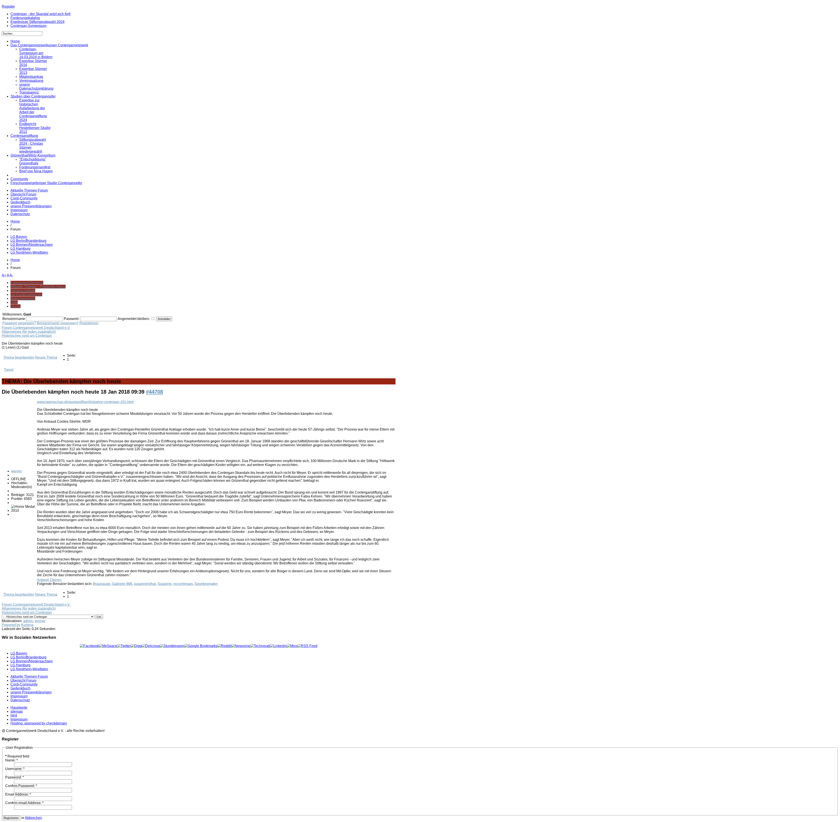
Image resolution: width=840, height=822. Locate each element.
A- (11, 275)
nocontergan (183, 584)
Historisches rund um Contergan (27, 335)
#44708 (154, 392)
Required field (17, 756)
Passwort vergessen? (19, 323)
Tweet (8, 370)
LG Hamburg (20, 248)
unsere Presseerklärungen (31, 206)
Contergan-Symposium (28, 26)
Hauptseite (18, 707)
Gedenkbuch (20, 202)
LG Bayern (18, 237)
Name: (11, 760)
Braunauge (101, 584)
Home (15, 221)
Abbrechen (33, 818)
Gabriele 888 (122, 584)
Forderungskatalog (25, 18)
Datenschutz (20, 214)
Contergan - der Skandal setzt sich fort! (40, 14)
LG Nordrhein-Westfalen (29, 252)
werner (16, 471)
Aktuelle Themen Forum (29, 190)
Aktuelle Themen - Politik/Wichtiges (38, 286)
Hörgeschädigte (22, 290)
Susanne (165, 584)
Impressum (19, 210)
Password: (14, 777)
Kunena (27, 625)
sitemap (16, 711)
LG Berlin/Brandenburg (28, 241)
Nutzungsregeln (22, 298)
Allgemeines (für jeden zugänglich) (29, 331)
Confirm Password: (21, 786)
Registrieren (88, 323)
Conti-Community (24, 198)
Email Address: (18, 794)
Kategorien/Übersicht (26, 282)
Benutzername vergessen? (58, 323)
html (13, 715)
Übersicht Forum (23, 194)
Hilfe (14, 302)
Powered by (11, 625)
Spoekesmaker (206, 584)
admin (28, 621)
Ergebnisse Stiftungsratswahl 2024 (37, 22)
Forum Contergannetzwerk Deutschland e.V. (36, 328)
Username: (14, 769)
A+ (4, 275)
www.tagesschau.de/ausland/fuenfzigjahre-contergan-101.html (85, 402)
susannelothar (145, 584)
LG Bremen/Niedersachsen (31, 244)
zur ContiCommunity (26, 294)
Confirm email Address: (24, 803)
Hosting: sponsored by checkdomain (38, 723)
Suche (15, 306)
